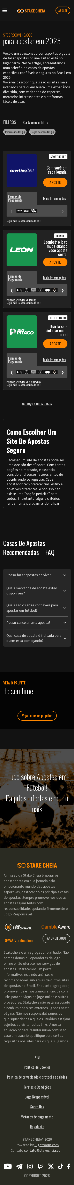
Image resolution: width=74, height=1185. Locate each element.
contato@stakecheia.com (44, 1150)
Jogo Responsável (37, 1097)
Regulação (37, 1126)
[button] (4, 10)
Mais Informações (54, 198)
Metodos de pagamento (37, 1116)
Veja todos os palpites (37, 715)
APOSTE (62, 10)
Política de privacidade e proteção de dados (37, 1077)
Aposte (55, 182)
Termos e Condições (37, 1087)
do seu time (18, 691)
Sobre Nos (37, 1106)
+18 (37, 1057)
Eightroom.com (47, 1145)
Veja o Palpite (14, 682)
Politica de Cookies (37, 1067)
